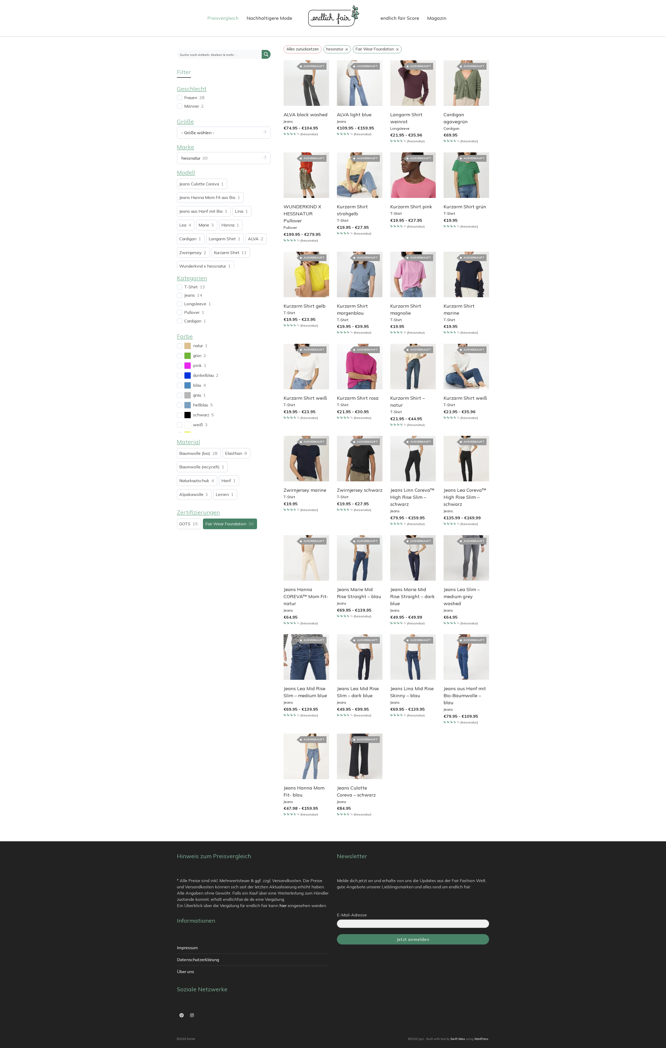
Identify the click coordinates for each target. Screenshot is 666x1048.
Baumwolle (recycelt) (199, 466)
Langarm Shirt (222, 238)
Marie (203, 225)
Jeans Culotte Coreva (199, 183)
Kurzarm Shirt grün (465, 207)
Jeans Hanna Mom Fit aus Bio (207, 197)
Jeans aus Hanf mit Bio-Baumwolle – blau (465, 695)
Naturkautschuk (194, 480)
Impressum (187, 947)
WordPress (481, 1039)
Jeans (288, 121)
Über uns (185, 971)
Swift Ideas (457, 1039)
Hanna (227, 225)
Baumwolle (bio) (194, 453)
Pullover (290, 227)
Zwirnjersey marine (305, 490)
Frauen (190, 97)
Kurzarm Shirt (226, 252)
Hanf (226, 480)
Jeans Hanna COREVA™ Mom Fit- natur (306, 596)
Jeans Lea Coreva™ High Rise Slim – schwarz (465, 497)
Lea (182, 225)
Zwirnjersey (190, 252)
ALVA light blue (354, 115)
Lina (239, 211)
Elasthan (233, 453)
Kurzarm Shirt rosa (358, 398)
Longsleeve (399, 128)
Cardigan (451, 128)
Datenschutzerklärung (198, 959)
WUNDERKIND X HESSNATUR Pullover (302, 214)
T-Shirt (342, 220)
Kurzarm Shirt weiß (305, 398)
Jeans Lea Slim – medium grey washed (462, 596)
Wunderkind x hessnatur (202, 266)
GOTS (184, 523)
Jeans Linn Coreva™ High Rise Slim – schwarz (412, 497)
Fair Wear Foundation (225, 523)
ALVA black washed (306, 115)
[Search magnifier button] (266, 54)
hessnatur (309, 134)
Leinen (222, 494)
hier (283, 905)
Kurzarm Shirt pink (411, 207)
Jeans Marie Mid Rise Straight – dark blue (412, 596)
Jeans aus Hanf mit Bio (201, 211)
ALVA (253, 238)
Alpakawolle (191, 494)
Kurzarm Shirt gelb (304, 306)
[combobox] (224, 133)
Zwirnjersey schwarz (359, 490)
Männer (191, 106)
